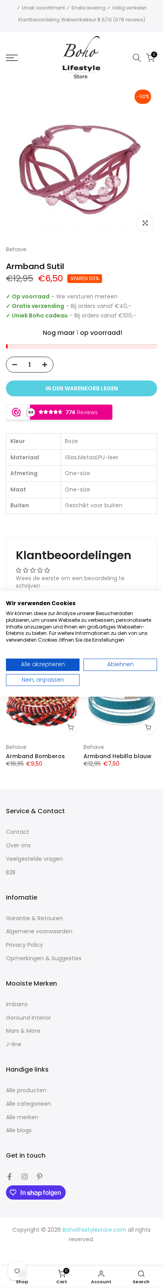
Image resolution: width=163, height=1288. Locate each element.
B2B (10, 872)
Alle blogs (19, 1130)
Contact (17, 832)
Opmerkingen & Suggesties (44, 958)
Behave (16, 747)
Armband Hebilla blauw (117, 756)
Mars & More (23, 1031)
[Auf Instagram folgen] (24, 1176)
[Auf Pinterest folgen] (39, 1176)
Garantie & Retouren (34, 918)
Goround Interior (28, 1018)
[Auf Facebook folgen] (9, 1176)
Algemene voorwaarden (39, 931)
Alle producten (26, 1090)
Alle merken (22, 1117)
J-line (13, 1044)
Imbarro (17, 1004)
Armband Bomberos (35, 756)
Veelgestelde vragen (34, 859)
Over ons (18, 845)
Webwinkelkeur (78, 19)
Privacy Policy (24, 945)
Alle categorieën (28, 1104)
